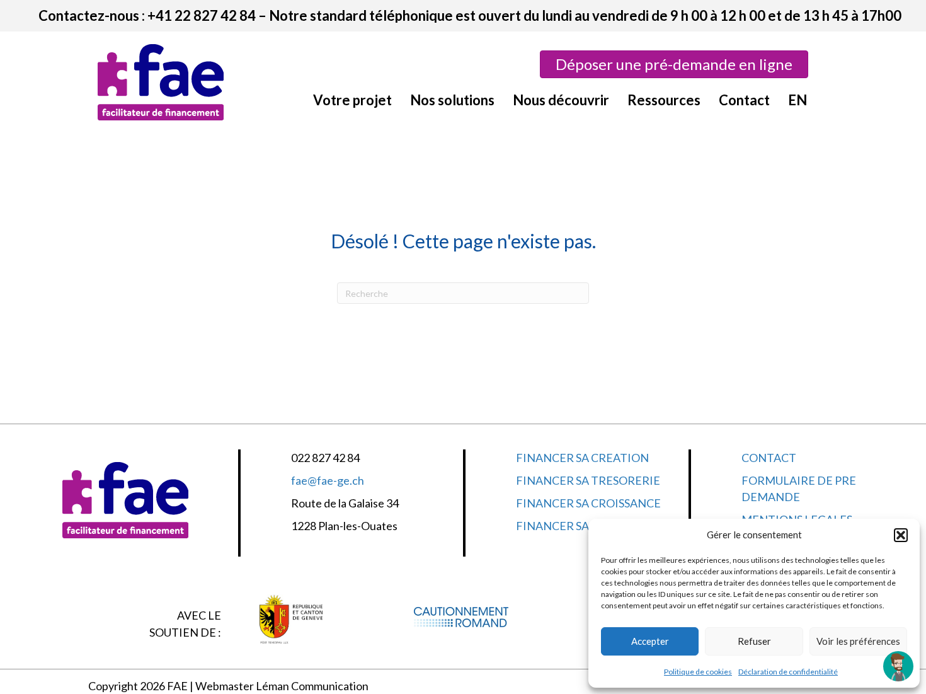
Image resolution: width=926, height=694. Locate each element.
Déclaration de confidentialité (788, 671)
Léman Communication (312, 686)
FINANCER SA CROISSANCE (588, 503)
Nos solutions (452, 99)
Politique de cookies (698, 671)
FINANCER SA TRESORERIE (588, 480)
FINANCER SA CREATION (582, 458)
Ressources (663, 99)
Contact (744, 99)
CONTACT (768, 458)
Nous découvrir (561, 99)
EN (797, 99)
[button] (901, 535)
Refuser (754, 641)
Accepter (650, 641)
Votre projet (352, 99)
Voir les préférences (858, 641)
